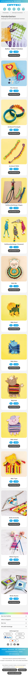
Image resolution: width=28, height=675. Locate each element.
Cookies (20, 651)
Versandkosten (8, 660)
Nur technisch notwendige (9, 669)
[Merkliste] (14, 9)
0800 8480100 (17, 1)
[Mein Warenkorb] (23, 9)
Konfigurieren (22, 669)
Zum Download (13, 55)
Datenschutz (11, 649)
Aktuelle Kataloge (6, 626)
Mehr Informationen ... (20, 667)
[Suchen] (9, 9)
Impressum (4, 649)
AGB (16, 649)
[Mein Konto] (18, 9)
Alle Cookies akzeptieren (14, 673)
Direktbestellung (15, 654)
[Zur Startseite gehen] (14, 5)
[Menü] (4, 9)
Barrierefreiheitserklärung (12, 651)
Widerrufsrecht (21, 649)
